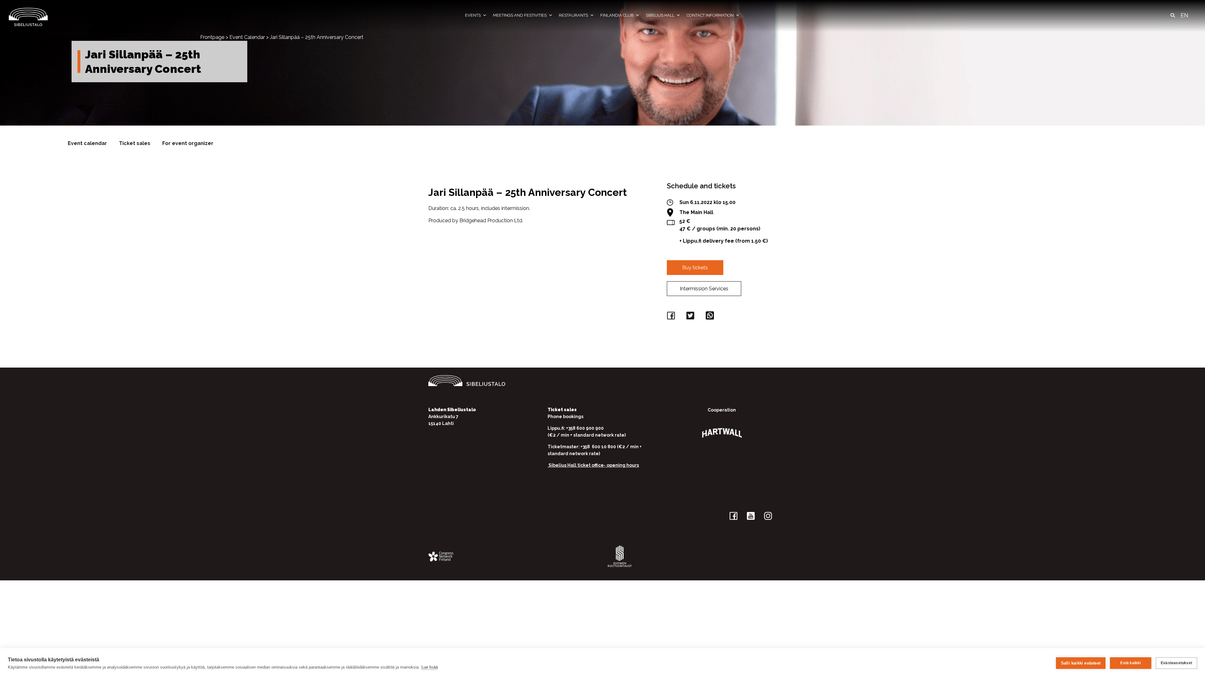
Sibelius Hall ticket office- (577, 465)
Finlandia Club (617, 15)
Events (473, 15)
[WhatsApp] (711, 317)
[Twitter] (691, 317)
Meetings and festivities (520, 15)
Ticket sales (134, 143)
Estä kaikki (1130, 663)
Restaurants (573, 15)
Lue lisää (429, 667)
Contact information (710, 15)
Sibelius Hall (660, 15)
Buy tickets (695, 268)
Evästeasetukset (1176, 663)
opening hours (623, 465)
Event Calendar (247, 37)
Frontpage (212, 37)
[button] (1172, 15)
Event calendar (87, 143)
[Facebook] (672, 317)
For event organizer (187, 143)
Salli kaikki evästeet (1081, 663)
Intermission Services (704, 289)
